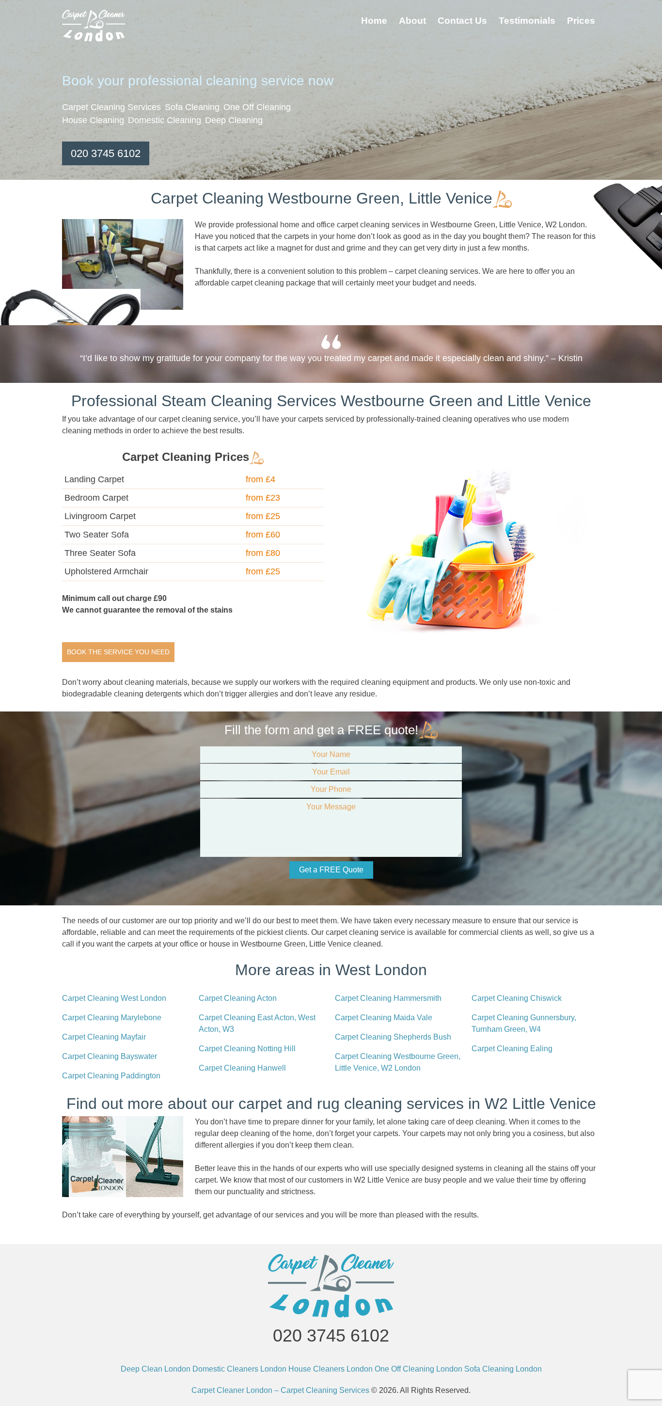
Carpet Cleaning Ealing (512, 1048)
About (412, 21)
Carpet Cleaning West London (114, 998)
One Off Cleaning (257, 107)
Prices (581, 21)
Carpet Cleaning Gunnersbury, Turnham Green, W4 (524, 1023)
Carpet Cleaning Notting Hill (247, 1048)
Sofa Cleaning (192, 107)
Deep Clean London (155, 1369)
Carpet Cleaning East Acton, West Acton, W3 (257, 1023)
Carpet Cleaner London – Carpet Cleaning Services (280, 1390)
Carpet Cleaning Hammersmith (388, 998)
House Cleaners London (330, 1369)
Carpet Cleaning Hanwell (242, 1068)
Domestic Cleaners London (239, 1369)
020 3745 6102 (106, 153)
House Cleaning (93, 120)
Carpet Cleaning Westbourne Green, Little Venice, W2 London (397, 1062)
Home (374, 21)
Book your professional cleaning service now (197, 80)
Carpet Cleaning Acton (238, 998)
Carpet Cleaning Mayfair (104, 1037)
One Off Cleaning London (418, 1369)
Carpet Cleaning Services (111, 107)
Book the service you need (118, 652)
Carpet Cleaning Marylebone (111, 1017)
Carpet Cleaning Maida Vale (383, 1017)
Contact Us (462, 21)
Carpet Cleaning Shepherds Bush (393, 1037)
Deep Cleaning (234, 120)
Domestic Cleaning (164, 120)
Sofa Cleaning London (503, 1369)
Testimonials (527, 21)
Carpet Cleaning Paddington (111, 1076)
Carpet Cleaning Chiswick (517, 998)
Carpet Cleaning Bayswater (109, 1056)
